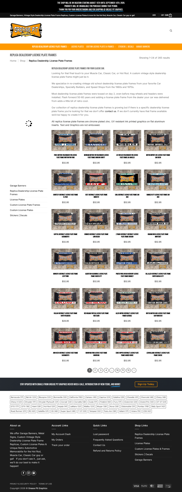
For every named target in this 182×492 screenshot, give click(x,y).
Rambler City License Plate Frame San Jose (158, 196)
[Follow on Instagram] (28, 473)
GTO (15, 406)
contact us (110, 111)
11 (123, 370)
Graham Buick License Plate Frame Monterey (158, 235)
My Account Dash (61, 434)
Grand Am (130, 402)
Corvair (66, 402)
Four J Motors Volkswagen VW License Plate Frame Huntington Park (65, 156)
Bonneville (60, 397)
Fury (117, 402)
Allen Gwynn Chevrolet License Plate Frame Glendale (127, 314)
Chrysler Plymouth (48, 402)
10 (117, 370)
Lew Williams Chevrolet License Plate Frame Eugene (158, 354)
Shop (22, 60)
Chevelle (132, 397)
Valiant (123, 411)
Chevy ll (16, 402)
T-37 (82, 411)
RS (32, 411)
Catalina (118, 397)
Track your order (61, 445)
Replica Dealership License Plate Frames (49, 46)
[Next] (134, 370)
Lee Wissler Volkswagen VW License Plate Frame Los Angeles (127, 156)
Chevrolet (147, 397)
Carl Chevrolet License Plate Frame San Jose (127, 196)
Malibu (89, 406)
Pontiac (143, 406)
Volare (135, 411)
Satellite (43, 411)
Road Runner (18, 411)
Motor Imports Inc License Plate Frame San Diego (158, 156)
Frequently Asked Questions (108, 439)
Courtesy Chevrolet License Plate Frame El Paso (65, 196)
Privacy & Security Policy (23, 484)
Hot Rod (49, 406)
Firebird (105, 402)
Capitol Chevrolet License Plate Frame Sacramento (65, 235)
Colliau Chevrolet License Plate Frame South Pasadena (65, 314)
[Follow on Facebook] (23, 473)
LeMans (75, 406)
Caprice (104, 397)
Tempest (95, 411)
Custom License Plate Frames (25, 204)
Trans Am (110, 411)
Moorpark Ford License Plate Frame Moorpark (96, 354)
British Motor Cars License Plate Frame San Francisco (158, 314)
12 (128, 370)
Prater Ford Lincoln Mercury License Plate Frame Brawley (127, 275)
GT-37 (161, 402)
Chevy (161, 397)
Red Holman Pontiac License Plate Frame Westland (96, 314)
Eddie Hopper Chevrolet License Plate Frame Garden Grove (127, 354)
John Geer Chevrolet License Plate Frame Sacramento (65, 354)
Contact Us (99, 445)
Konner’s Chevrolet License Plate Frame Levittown (65, 275)
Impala (62, 406)
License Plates (77, 46)
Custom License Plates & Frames (100, 46)
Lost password (101, 434)
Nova (114, 406)
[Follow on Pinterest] (33, 473)
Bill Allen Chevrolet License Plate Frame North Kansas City (158, 275)
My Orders (57, 439)
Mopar (102, 406)
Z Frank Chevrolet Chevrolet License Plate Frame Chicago (127, 235)
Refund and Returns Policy (107, 450)
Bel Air (31, 397)
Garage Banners (143, 46)
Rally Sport (158, 406)
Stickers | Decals (126, 46)
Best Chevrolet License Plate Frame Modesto (96, 196)
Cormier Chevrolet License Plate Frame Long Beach (96, 235)
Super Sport (68, 411)
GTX (25, 406)
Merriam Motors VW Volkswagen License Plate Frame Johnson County (96, 156)
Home (13, 60)
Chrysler (30, 402)
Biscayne (45, 397)
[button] (154, 15)
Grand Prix (147, 402)
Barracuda (17, 397)
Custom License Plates (21, 210)
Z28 (147, 411)
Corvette (80, 402)
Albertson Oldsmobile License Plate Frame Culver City (96, 275)
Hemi (36, 406)
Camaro (91, 397)
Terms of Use (45, 484)
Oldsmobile (128, 406)
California (76, 397)
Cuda (93, 402)
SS (54, 411)
